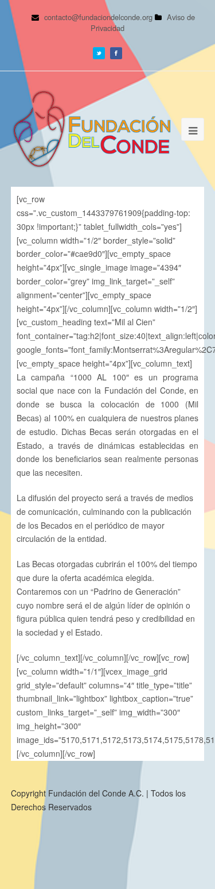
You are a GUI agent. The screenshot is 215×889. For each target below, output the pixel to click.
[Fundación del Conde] (91, 129)
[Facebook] (116, 51)
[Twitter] (99, 51)
